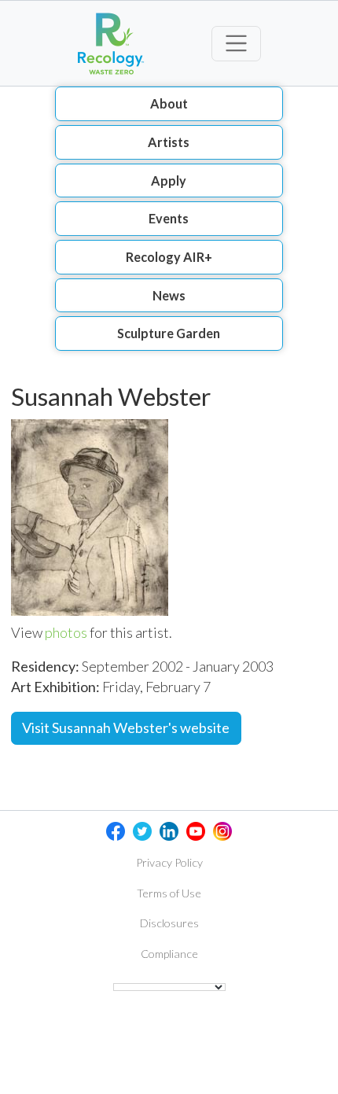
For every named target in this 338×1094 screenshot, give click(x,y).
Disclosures (169, 923)
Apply (168, 180)
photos (66, 632)
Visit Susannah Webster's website (126, 727)
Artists (168, 141)
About (169, 103)
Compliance (169, 953)
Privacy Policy (169, 862)
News (169, 295)
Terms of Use (169, 893)
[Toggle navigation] (236, 43)
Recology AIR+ (169, 256)
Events (169, 218)
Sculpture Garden (168, 333)
